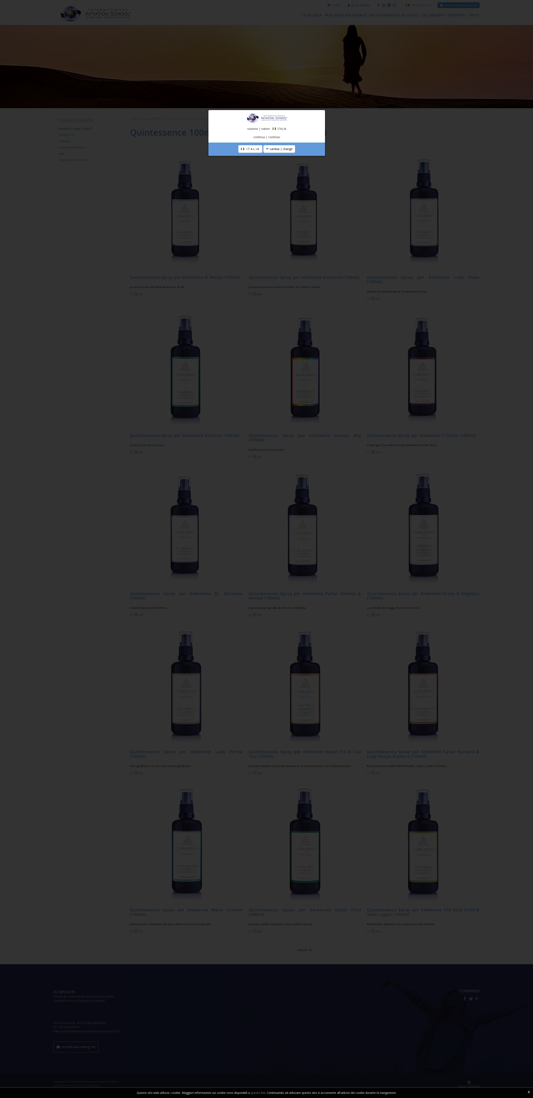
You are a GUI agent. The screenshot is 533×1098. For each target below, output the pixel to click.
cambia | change (281, 149)
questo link (258, 1093)
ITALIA (252, 149)
